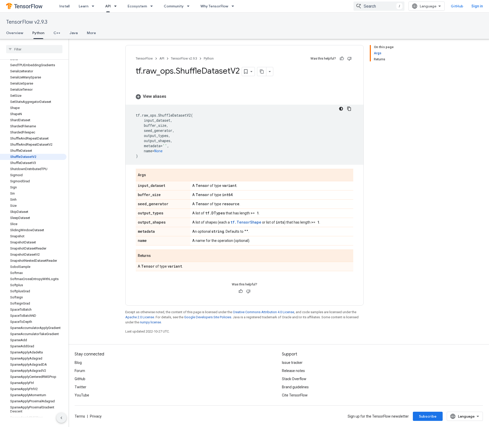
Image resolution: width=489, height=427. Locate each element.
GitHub (457, 6)
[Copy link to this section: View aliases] (171, 96)
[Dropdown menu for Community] (190, 6)
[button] (244, 96)
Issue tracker (292, 363)
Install (64, 6)
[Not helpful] (349, 58)
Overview (14, 33)
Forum (80, 371)
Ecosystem (137, 6)
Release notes (293, 371)
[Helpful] (342, 58)
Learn (83, 6)
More (91, 33)
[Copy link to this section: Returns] (156, 256)
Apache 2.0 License (139, 317)
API (108, 6)
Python (38, 33)
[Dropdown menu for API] (117, 6)
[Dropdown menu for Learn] (94, 6)
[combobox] (379, 6)
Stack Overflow (294, 379)
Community (174, 6)
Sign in (477, 6)
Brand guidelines (295, 387)
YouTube (82, 395)
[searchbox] (34, 49)
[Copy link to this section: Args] (151, 175)
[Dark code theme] (341, 109)
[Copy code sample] (349, 109)
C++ (56, 33)
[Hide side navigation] (61, 418)
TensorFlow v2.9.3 (26, 22)
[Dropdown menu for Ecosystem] (153, 6)
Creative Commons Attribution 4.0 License (263, 312)
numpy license (150, 322)
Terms (80, 416)
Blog (78, 363)
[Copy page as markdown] (261, 71)
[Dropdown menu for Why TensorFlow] (234, 6)
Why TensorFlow (214, 6)
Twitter (80, 387)
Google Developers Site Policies (207, 317)
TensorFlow (144, 58)
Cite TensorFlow (295, 395)
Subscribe (428, 416)
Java (74, 33)
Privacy (96, 416)
